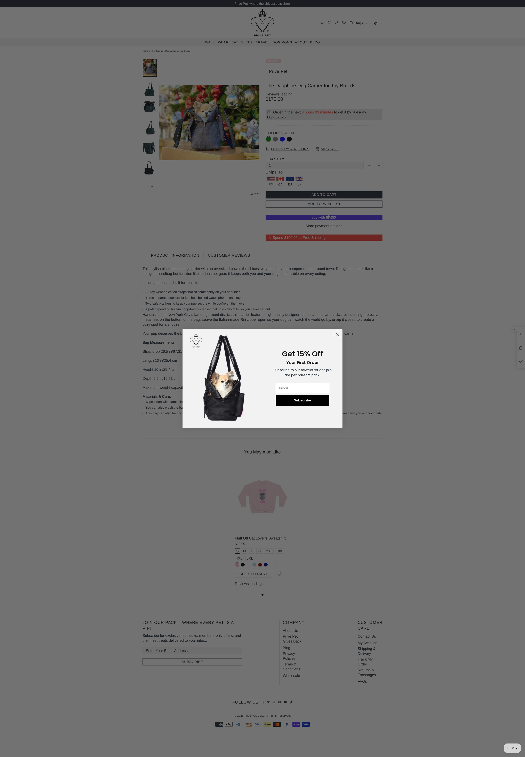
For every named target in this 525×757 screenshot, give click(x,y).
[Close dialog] (337, 334)
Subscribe (302, 400)
